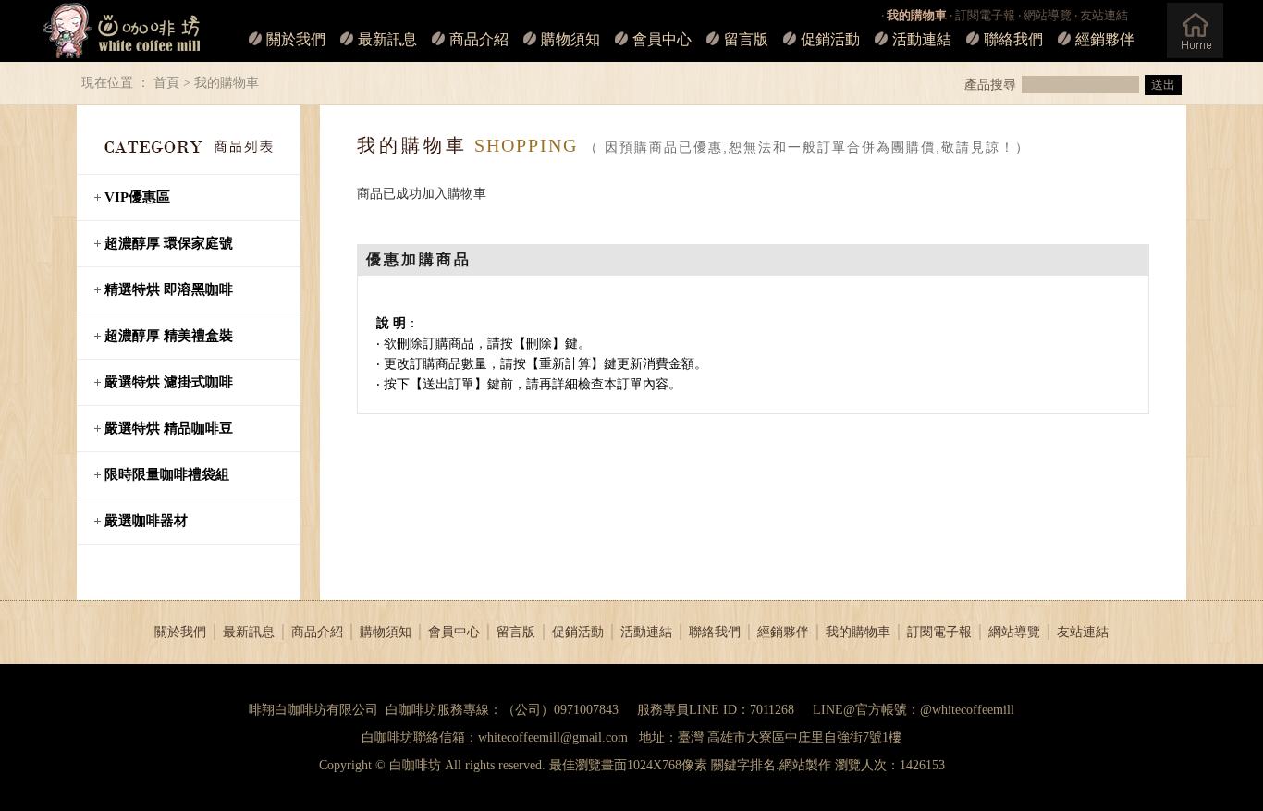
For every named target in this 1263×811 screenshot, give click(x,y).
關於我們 (295, 39)
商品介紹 (479, 39)
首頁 (166, 83)
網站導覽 (1048, 15)
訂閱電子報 (985, 15)
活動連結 (921, 39)
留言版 (746, 39)
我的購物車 (858, 632)
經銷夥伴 (1104, 39)
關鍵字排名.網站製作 (771, 765)
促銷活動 (830, 39)
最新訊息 (387, 39)
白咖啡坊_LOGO (121, 31)
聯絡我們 (1013, 39)
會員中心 (662, 39)
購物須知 (570, 39)
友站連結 (1104, 15)
